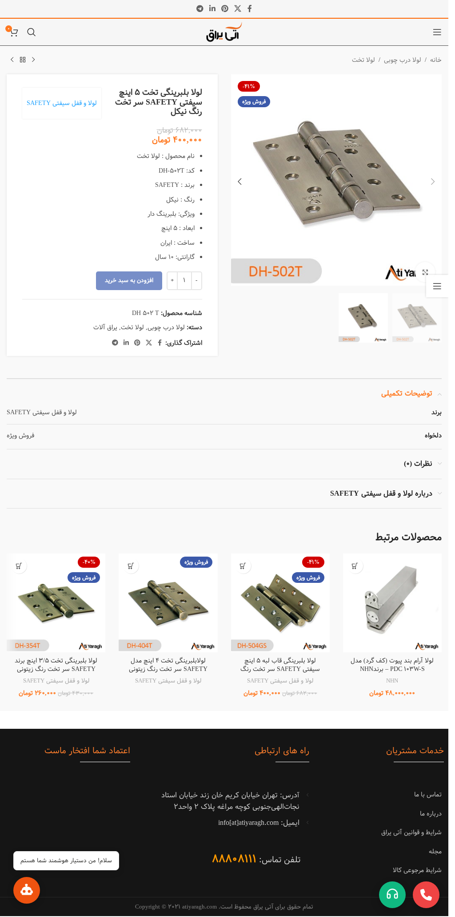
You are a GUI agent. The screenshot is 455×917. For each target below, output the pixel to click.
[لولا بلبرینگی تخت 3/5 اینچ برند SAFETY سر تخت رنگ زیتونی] (56, 602)
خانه (436, 60)
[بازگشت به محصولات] (22, 60)
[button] (433, 180)
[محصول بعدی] (12, 60)
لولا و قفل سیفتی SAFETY (62, 103)
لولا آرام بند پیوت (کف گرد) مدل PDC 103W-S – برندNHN (392, 665)
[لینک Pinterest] (225, 9)
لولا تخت (363, 60)
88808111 (234, 859)
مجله (435, 851)
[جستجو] (31, 32)
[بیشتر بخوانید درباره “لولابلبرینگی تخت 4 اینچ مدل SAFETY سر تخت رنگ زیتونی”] (131, 566)
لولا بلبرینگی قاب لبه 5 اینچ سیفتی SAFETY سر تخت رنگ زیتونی (280, 669)
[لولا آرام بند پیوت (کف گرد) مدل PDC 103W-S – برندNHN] (392, 602)
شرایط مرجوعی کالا (417, 870)
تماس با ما (428, 794)
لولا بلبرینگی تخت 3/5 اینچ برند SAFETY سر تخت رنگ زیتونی (56, 665)
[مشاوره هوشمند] (26, 890)
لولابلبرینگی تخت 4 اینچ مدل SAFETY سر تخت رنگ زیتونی (168, 665)
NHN (392, 681)
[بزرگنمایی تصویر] (425, 269)
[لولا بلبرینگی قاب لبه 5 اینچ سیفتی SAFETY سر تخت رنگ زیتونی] (280, 602)
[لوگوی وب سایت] (224, 32)
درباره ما (431, 813)
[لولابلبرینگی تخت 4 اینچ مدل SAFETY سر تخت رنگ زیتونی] (168, 602)
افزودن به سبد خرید (129, 280)
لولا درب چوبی (402, 60)
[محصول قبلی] (33, 60)
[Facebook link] (249, 9)
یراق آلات (105, 327)
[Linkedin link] (212, 9)
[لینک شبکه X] (237, 9)
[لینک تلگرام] (199, 9)
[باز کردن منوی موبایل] (437, 32)
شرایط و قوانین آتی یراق (411, 832)
